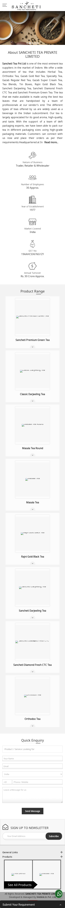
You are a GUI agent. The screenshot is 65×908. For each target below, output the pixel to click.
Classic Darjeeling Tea (32, 394)
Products (7, 856)
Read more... (51, 142)
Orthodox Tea (32, 719)
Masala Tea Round (32, 448)
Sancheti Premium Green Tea (33, 340)
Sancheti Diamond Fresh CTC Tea (32, 665)
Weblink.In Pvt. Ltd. (46, 897)
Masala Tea (32, 502)
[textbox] (32, 749)
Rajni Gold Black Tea (32, 556)
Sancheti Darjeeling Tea (32, 610)
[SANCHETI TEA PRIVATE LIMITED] (26, 5)
